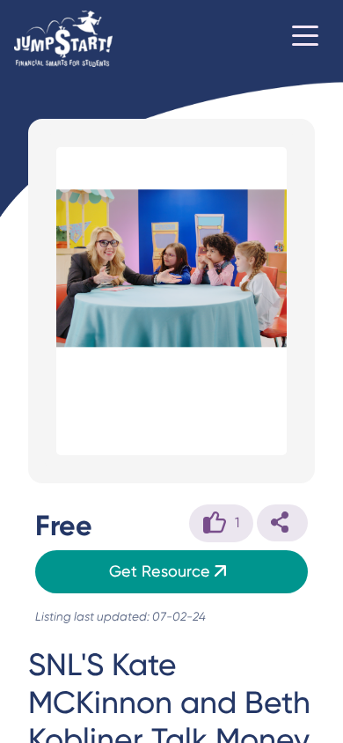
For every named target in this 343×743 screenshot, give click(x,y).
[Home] (63, 39)
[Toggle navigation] (305, 38)
